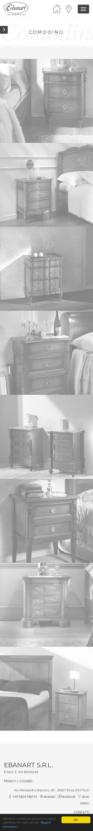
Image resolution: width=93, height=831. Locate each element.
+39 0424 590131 (24, 796)
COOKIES (25, 781)
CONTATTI (81, 812)
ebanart (49, 796)
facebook (68, 796)
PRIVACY (10, 781)
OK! (76, 820)
